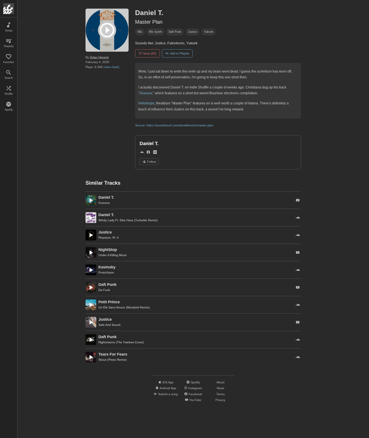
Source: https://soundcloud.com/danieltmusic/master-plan (174, 125)
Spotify (195, 382)
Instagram (195, 388)
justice (192, 31)
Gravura (146, 93)
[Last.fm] (155, 153)
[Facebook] (148, 153)
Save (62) (149, 53)
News (220, 388)
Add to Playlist (179, 53)
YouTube (195, 400)
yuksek (208, 31)
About (220, 382)
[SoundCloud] (142, 153)
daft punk (175, 31)
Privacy (220, 400)
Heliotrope (146, 103)
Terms (220, 394)
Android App (168, 388)
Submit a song (168, 394)
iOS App (167, 382)
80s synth (155, 31)
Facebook (195, 394)
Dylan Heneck (99, 57)
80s (140, 31)
